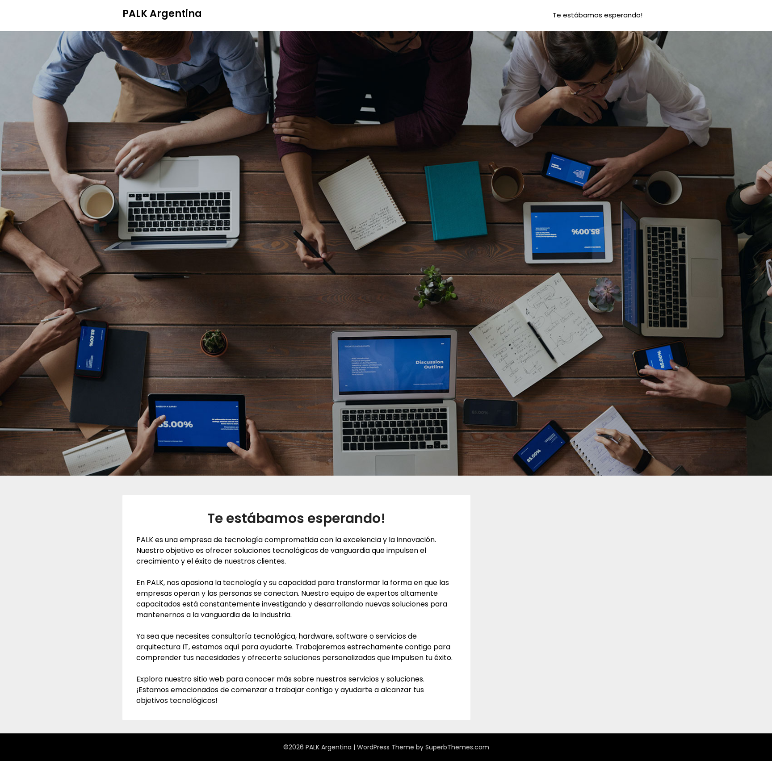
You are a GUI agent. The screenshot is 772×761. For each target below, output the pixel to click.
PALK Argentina (162, 14)
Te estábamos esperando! (597, 15)
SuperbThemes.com (457, 747)
